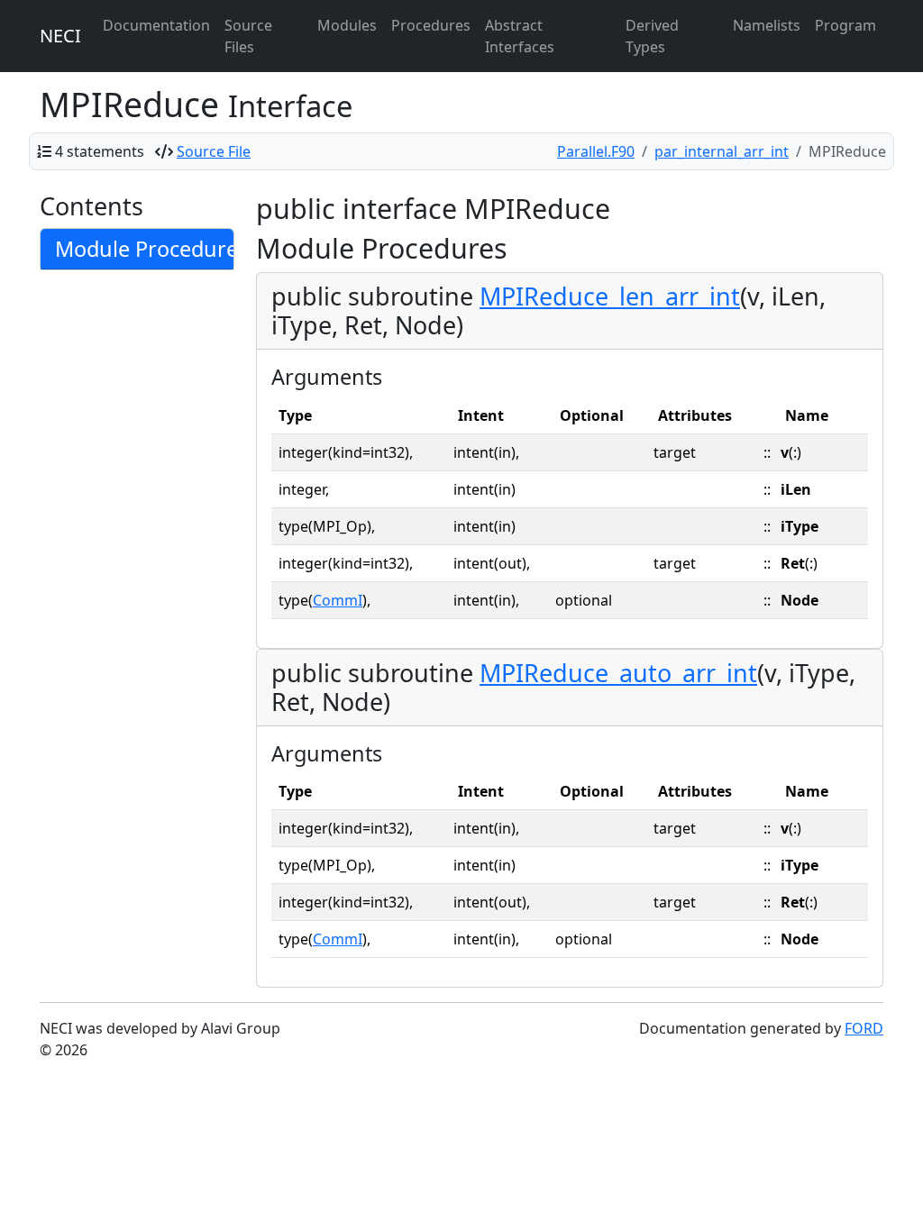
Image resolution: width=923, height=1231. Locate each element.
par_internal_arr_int (721, 151)
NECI (60, 35)
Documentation (156, 25)
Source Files (248, 36)
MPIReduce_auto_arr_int (618, 672)
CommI (337, 600)
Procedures (431, 25)
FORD (864, 1028)
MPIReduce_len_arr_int (610, 296)
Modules (347, 25)
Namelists (766, 25)
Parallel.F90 (596, 151)
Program (845, 25)
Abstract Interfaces (519, 36)
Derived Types (652, 36)
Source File (214, 151)
